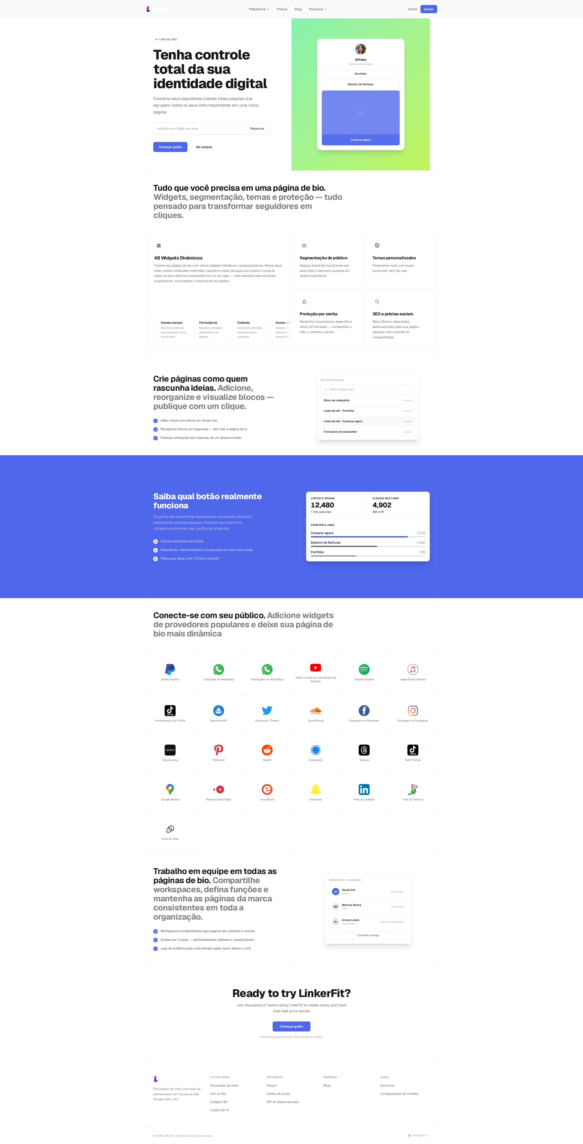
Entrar (413, 9)
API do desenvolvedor (283, 1102)
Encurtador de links (224, 1085)
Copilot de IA (219, 1110)
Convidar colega (368, 935)
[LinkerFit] (157, 9)
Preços (282, 9)
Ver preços (204, 147)
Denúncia (387, 1085)
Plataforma (257, 9)
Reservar (257, 128)
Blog (298, 9)
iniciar (429, 9)
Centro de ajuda (278, 1094)
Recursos (316, 9)
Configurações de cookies (399, 1094)
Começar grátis (170, 147)
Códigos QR (218, 1102)
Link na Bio (218, 1094)
